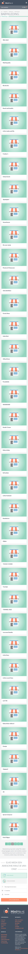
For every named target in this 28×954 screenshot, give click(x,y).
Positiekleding (4, 942)
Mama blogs (4, 941)
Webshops (11, 11)
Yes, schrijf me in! (14, 899)
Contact (3, 921)
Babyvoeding (18, 921)
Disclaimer (3, 928)
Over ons (3, 920)
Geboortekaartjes (5, 939)
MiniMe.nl (7, 2)
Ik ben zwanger (10, 875)
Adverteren (3, 923)
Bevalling (17, 923)
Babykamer (4, 937)
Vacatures (3, 924)
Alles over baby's (19, 920)
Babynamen (4, 936)
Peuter (16, 924)
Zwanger (17, 926)
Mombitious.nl (18, 949)
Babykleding (17, 11)
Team (2, 926)
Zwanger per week (19, 928)
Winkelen (5, 11)
